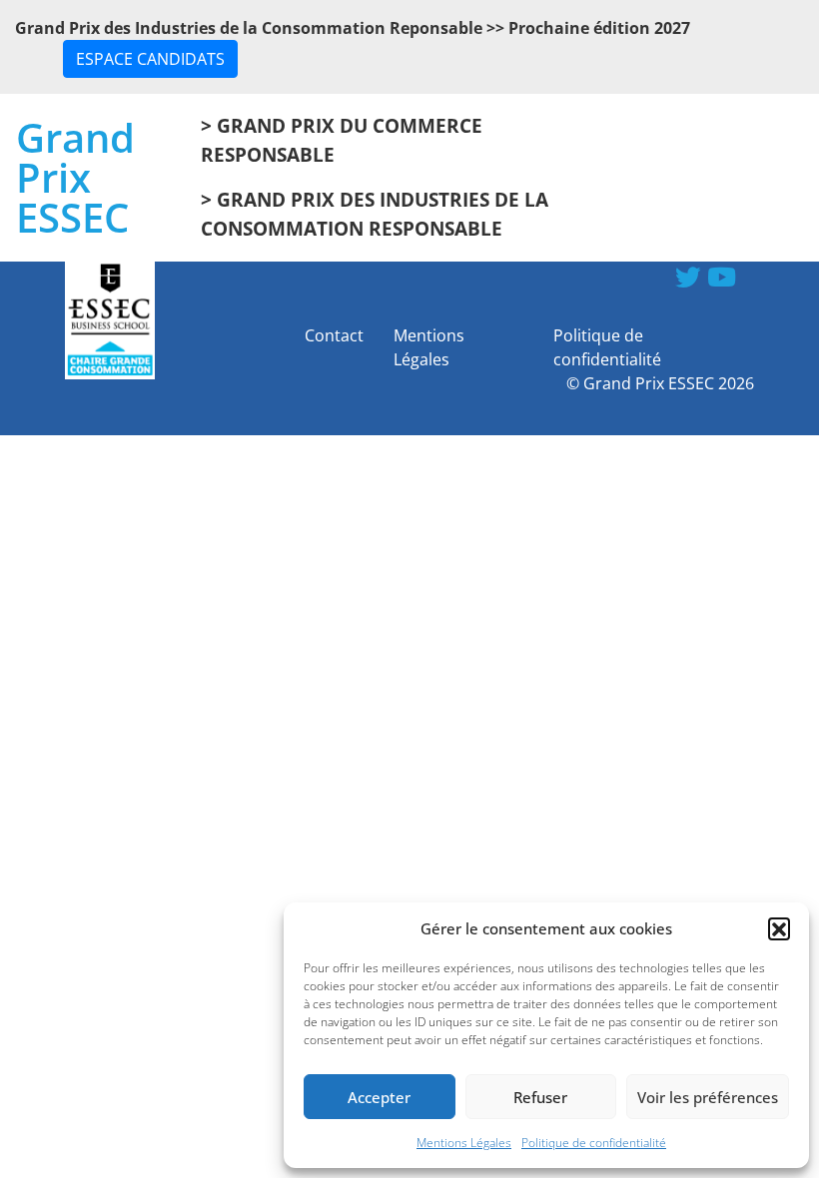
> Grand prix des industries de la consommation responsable (374, 214)
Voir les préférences (707, 1097)
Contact (334, 335)
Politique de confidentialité (593, 1142)
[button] (779, 928)
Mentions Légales (463, 1142)
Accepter (379, 1097)
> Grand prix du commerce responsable (341, 140)
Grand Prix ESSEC (75, 178)
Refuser (540, 1097)
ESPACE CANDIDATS (150, 59)
